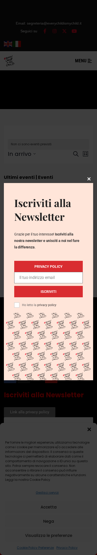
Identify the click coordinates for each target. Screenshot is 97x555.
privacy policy (46, 305)
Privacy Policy (48, 266)
